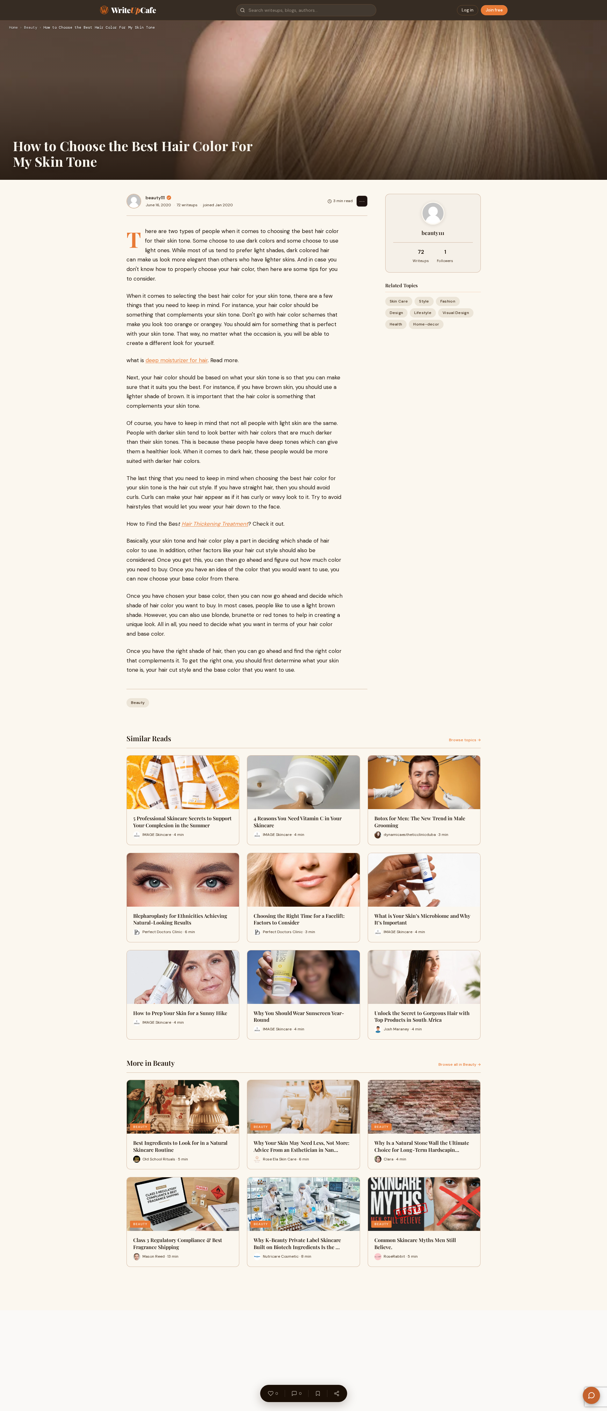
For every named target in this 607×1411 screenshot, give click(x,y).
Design (396, 312)
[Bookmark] (318, 1393)
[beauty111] (133, 201)
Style (424, 301)
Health (396, 324)
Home (13, 28)
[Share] (336, 1393)
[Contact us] (591, 1395)
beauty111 (155, 198)
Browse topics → (465, 739)
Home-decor (426, 324)
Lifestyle (422, 312)
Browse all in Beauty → (459, 1064)
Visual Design (456, 312)
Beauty (30, 28)
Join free (494, 10)
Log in (467, 10)
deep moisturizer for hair (177, 360)
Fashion (447, 301)
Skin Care (399, 301)
